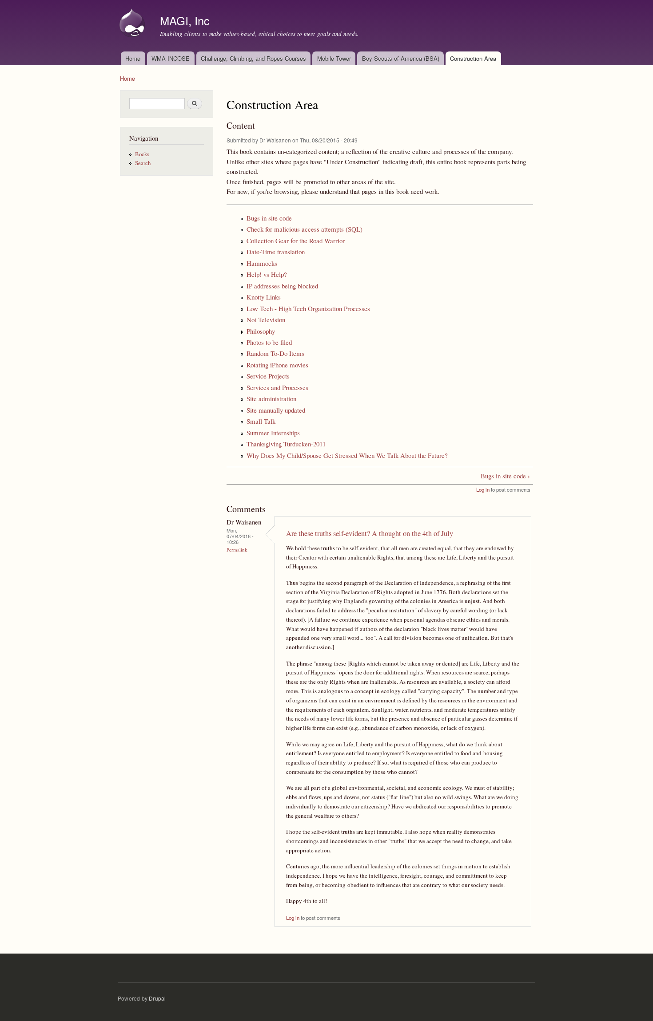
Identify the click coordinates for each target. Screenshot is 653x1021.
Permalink (237, 549)
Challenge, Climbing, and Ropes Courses (253, 58)
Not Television (266, 319)
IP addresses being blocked (282, 285)
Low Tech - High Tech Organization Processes (308, 308)
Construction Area (473, 58)
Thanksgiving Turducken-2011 (286, 443)
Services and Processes (277, 387)
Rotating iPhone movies (277, 364)
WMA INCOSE (170, 58)
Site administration (271, 398)
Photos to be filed (269, 342)
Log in (483, 489)
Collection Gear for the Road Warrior (296, 240)
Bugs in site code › (505, 475)
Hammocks (262, 263)
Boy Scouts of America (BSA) (400, 58)
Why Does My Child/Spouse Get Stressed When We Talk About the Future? (347, 455)
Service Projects (268, 375)
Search (143, 163)
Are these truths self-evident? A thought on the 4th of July (369, 533)
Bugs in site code (269, 217)
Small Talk (261, 421)
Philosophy (261, 331)
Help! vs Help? (267, 274)
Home (132, 58)
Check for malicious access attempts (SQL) (304, 229)
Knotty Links (264, 296)
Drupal (157, 998)
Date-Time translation (276, 251)
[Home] (133, 24)
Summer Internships (273, 432)
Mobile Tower (334, 58)
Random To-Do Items (275, 353)
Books (142, 154)
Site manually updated (276, 410)
